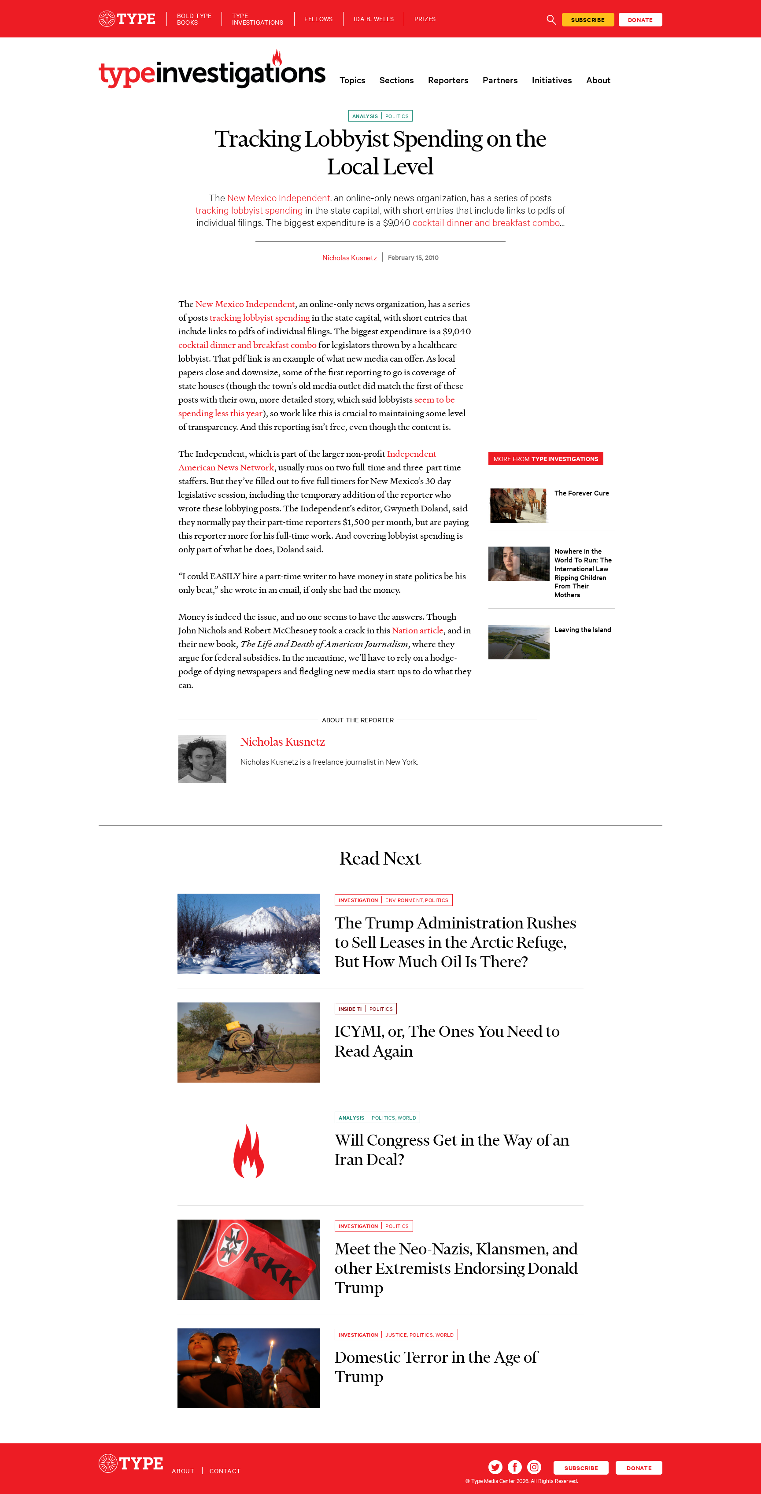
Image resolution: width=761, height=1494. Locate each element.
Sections (397, 79)
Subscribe (588, 19)
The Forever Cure (581, 492)
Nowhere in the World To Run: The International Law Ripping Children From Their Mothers (583, 572)
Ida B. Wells (374, 18)
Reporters (448, 79)
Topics (353, 79)
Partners (500, 79)
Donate (641, 19)
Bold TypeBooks (194, 19)
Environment (403, 899)
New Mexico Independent (278, 197)
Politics (397, 115)
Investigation (358, 899)
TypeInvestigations (257, 19)
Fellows (318, 18)
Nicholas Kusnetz (349, 257)
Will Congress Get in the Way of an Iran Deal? (452, 1149)
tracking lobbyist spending (249, 209)
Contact (225, 1470)
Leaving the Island (582, 629)
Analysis (365, 115)
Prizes (425, 18)
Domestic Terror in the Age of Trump (436, 1367)
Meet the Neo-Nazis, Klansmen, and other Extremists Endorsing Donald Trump (456, 1268)
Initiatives (552, 79)
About (598, 79)
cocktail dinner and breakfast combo (486, 222)
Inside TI (350, 1008)
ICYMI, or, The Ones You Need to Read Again (447, 1041)
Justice (396, 1334)
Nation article (417, 630)
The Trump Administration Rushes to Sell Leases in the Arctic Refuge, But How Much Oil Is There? (455, 942)
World (407, 1117)
